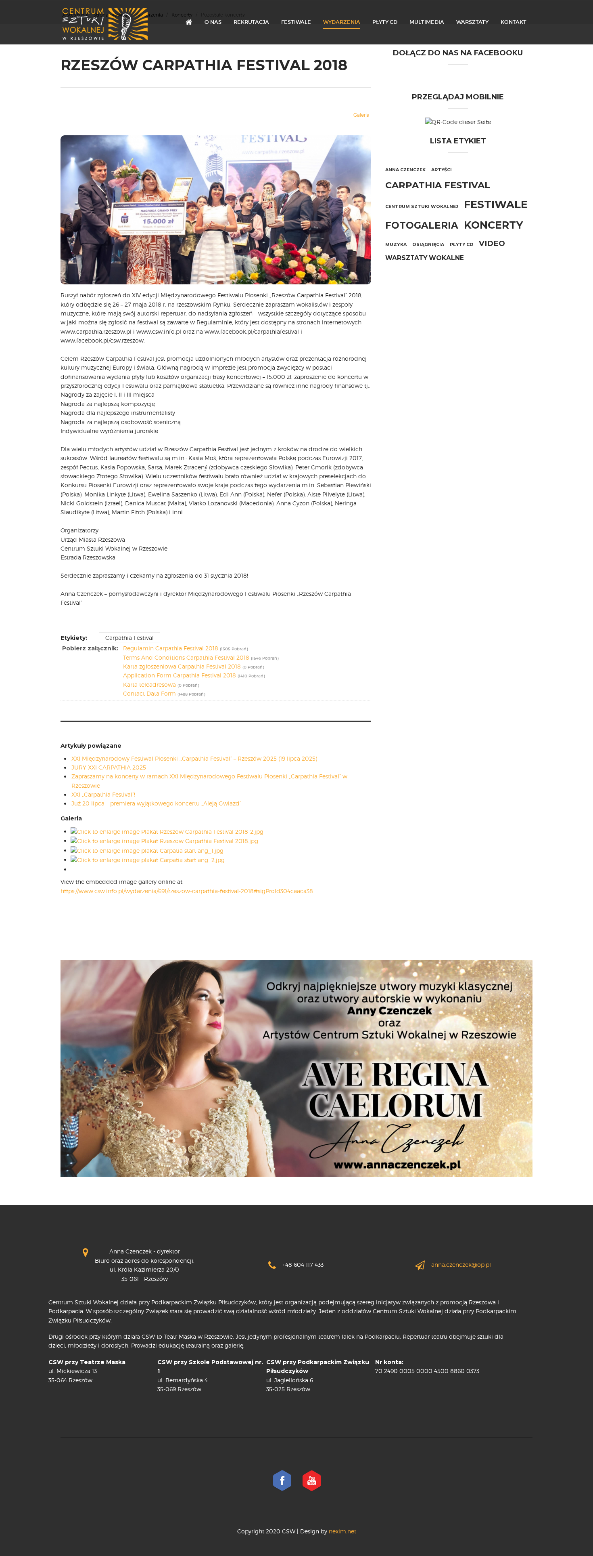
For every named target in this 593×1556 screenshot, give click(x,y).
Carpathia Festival (129, 637)
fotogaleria (421, 225)
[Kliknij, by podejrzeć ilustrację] (216, 209)
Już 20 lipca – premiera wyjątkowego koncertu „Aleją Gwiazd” (156, 803)
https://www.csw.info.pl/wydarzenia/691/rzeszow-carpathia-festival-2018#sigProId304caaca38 (187, 890)
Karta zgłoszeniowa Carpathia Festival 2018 (182, 666)
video (492, 243)
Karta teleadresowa (149, 684)
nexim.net (341, 1531)
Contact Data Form (149, 693)
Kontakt (513, 22)
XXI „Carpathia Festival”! (103, 794)
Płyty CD (384, 22)
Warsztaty (472, 22)
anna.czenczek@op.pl (461, 1264)
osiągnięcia (428, 244)
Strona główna (189, 22)
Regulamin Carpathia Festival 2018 (170, 648)
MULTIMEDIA (426, 22)
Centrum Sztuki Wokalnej (421, 206)
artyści (441, 169)
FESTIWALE (296, 22)
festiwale (496, 204)
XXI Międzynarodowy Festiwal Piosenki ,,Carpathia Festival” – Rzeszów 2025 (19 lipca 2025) (194, 758)
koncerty (493, 225)
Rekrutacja (251, 22)
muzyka (396, 244)
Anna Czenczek (405, 169)
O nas (213, 22)
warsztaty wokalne (424, 258)
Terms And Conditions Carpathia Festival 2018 (186, 657)
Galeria (361, 115)
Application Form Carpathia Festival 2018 (179, 675)
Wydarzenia (341, 22)
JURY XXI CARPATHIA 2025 (108, 767)
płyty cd (461, 244)
